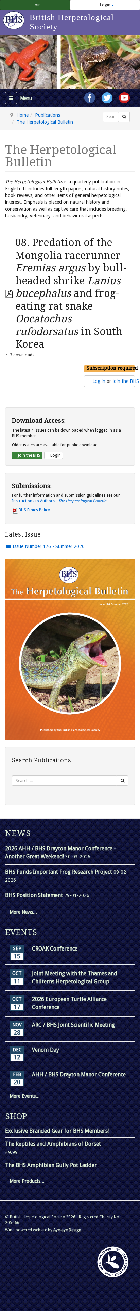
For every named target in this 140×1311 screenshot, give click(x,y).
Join (37, 5)
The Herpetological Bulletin (45, 122)
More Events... (25, 1096)
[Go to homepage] (15, 16)
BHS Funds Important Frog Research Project (59, 872)
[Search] (124, 117)
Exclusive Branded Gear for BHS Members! (57, 1131)
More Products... (27, 1181)
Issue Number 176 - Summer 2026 (48, 546)
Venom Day (45, 1050)
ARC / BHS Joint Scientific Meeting (73, 1025)
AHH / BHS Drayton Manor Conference (79, 1074)
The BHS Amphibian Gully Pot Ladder (51, 1165)
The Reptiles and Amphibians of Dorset (53, 1144)
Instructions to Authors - (59, 501)
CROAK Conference (54, 948)
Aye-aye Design (67, 1230)
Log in (98, 381)
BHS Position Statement (34, 895)
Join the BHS (125, 381)
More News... (23, 912)
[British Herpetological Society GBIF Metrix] (113, 1262)
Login (105, 5)
